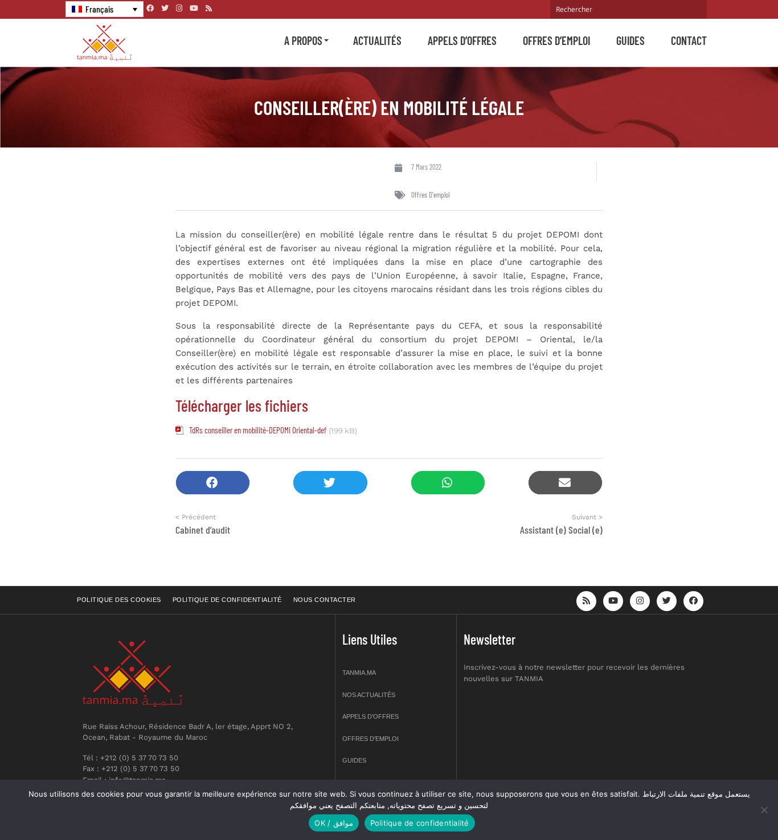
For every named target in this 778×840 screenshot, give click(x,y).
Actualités (377, 40)
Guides (630, 40)
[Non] (763, 810)
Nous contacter (324, 599)
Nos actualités (368, 694)
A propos (303, 40)
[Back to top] (729, 804)
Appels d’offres (462, 40)
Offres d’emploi (556, 40)
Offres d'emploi (430, 194)
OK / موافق (333, 822)
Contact (689, 40)
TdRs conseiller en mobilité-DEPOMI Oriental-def (257, 430)
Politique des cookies (119, 599)
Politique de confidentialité (227, 599)
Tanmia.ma (359, 672)
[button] (212, 482)
